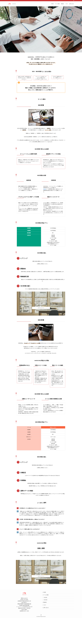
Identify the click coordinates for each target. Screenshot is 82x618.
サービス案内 (46, 594)
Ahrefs (44, 189)
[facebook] (73, 0)
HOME (44, 592)
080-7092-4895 (26, 605)
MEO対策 (45, 599)
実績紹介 (45, 602)
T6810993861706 (27, 603)
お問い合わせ (46, 607)
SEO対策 (45, 597)
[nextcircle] (9, 3)
